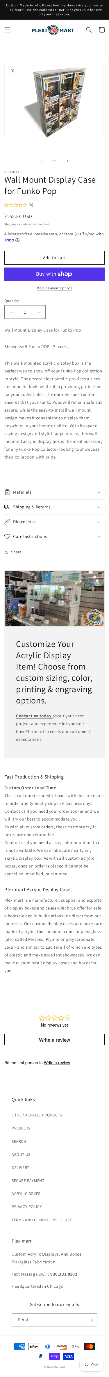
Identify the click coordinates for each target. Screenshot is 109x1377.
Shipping (10, 224)
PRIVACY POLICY (27, 1206)
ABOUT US (21, 1154)
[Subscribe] (90, 1320)
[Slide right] (67, 161)
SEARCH (19, 1141)
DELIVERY (20, 1167)
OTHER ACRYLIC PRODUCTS (37, 1115)
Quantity (11, 300)
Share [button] (16, 551)
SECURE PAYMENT (28, 1180)
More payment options (54, 288)
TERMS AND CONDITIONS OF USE (42, 1220)
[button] (7, 29)
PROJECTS (21, 1128)
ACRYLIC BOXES (26, 1193)
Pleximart (59, 1366)
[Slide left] (41, 161)
